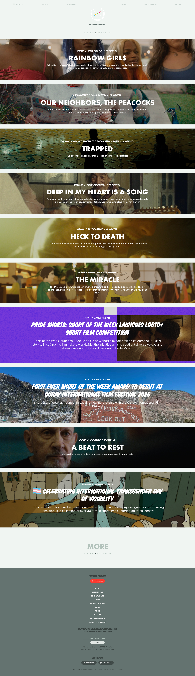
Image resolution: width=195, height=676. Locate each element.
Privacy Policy (91, 649)
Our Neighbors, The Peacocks (98, 102)
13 (106, 33)
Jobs (97, 611)
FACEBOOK (90, 663)
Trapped (97, 148)
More (97, 546)
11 (101, 33)
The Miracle (98, 279)
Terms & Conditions (116, 670)
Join (97, 642)
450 (110, 33)
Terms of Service (104, 649)
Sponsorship (97, 618)
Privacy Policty (103, 670)
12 (103, 33)
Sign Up (102, 622)
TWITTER (107, 663)
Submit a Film (97, 603)
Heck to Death (97, 236)
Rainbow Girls (97, 58)
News (98, 607)
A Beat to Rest (98, 447)
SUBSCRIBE (99, 581)
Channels (97, 592)
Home (97, 588)
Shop (97, 599)
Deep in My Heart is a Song (97, 192)
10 (99, 33)
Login (92, 622)
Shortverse (97, 596)
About (97, 614)
